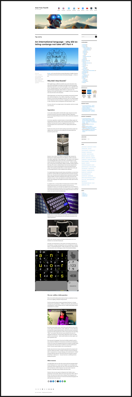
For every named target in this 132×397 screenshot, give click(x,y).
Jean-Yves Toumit (41, 8)
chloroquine (84, 148)
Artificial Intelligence (86, 47)
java (93, 164)
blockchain (90, 146)
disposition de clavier (86, 155)
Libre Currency (84, 69)
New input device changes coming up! (88, 110)
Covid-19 (84, 67)
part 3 (50, 73)
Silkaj (85, 54)
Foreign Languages (38, 74)
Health (83, 66)
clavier (89, 148)
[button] (49, 381)
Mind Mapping (84, 72)
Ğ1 (88, 184)
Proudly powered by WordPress (47, 392)
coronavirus (89, 152)
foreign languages (85, 161)
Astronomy (84, 45)
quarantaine (84, 175)
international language (86, 164)
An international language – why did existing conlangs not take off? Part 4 (56, 43)
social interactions (41, 81)
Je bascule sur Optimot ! (88, 126)
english (93, 157)
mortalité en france (90, 170)
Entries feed (84, 193)
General (83, 64)
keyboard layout (38, 78)
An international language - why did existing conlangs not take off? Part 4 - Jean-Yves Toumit (88, 119)
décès (83, 157)
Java (84, 55)
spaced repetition (90, 179)
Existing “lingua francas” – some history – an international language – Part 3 (89, 121)
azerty (36, 76)
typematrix (84, 181)
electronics (88, 157)
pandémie (89, 172)
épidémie (84, 184)
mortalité (84, 170)
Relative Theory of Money (86, 177)
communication (85, 150)
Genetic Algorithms (87, 48)
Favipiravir (89, 159)
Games (83, 61)
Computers (84, 46)
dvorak (42, 76)
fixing (94, 159)
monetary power (40, 79)
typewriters (37, 82)
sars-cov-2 (84, 179)
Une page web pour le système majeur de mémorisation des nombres (89, 130)
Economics (85, 65)
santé (94, 177)
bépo (94, 146)
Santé (83, 78)
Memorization (84, 71)
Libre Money (84, 168)
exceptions (84, 159)
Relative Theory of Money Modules (89, 70)
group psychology (38, 77)
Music (83, 73)
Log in (83, 192)
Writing (83, 82)
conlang (38, 76)
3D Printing (84, 44)
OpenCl (84, 58)
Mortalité (84, 68)
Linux (84, 57)
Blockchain (85, 52)
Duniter (84, 53)
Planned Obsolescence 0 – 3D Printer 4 (88, 111)
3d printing (84, 146)
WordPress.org (84, 196)
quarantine (90, 175)
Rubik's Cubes (84, 77)
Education (84, 59)
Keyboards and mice (86, 56)
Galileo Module (93, 161)
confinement (92, 150)
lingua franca (91, 168)
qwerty (36, 80)
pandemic (84, 172)
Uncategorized (84, 81)
